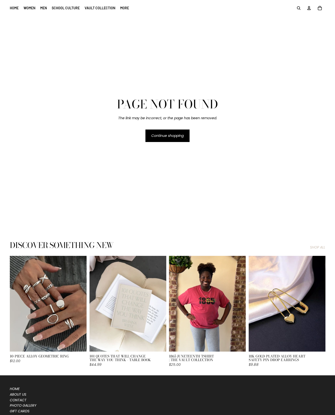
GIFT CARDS (19, 411)
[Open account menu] (309, 8)
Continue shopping (167, 135)
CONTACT (18, 400)
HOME (15, 388)
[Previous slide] (17, 303)
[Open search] (298, 8)
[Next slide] (79, 303)
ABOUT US (18, 394)
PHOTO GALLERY (23, 405)
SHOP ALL (317, 247)
